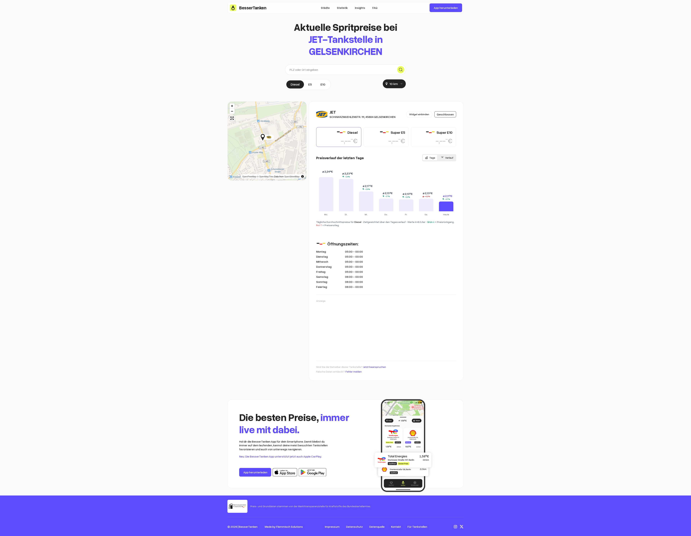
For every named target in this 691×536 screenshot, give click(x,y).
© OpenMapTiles (265, 176)
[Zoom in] (232, 106)
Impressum (332, 526)
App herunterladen (446, 8)
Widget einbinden (419, 114)
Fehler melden (354, 371)
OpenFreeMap (249, 176)
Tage (432, 157)
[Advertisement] (386, 330)
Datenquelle (377, 526)
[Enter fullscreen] (232, 118)
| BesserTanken (248, 526)
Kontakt (396, 526)
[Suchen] (400, 69)
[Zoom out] (232, 111)
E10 (322, 84)
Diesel (295, 84)
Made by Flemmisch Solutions (284, 526)
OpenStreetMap (292, 176)
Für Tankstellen (417, 526)
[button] (274, 137)
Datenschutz (354, 526)
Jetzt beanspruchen (374, 366)
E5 (310, 84)
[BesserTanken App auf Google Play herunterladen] (312, 472)
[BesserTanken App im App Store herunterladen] (285, 472)
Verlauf (449, 157)
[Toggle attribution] (302, 176)
